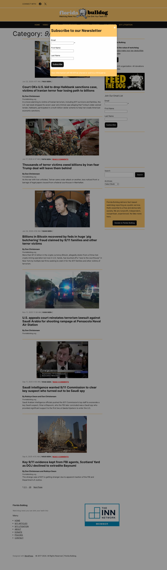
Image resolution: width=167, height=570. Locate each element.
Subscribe (57, 64)
